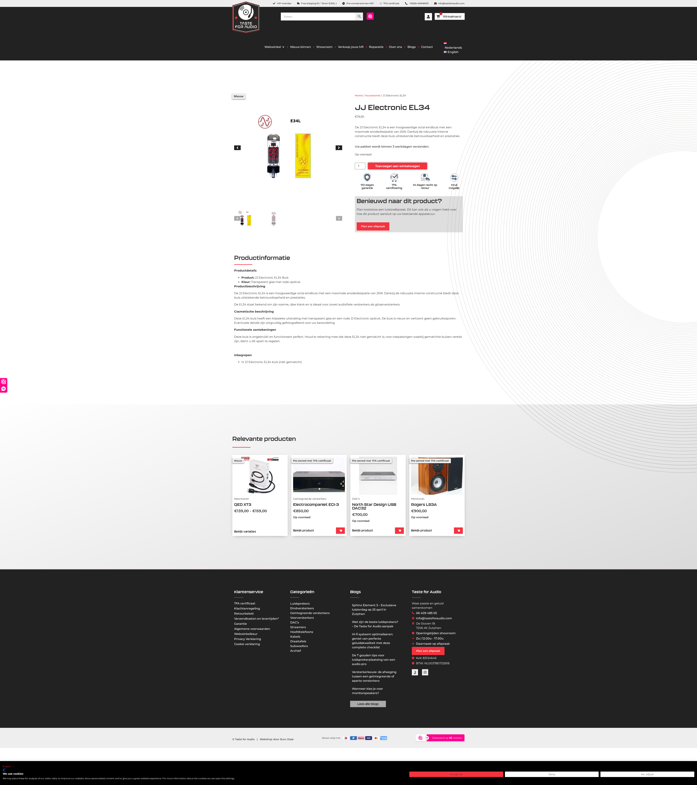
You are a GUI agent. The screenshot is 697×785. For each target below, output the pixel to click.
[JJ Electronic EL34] (288, 147)
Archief (295, 651)
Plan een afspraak (373, 226)
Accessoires (372, 95)
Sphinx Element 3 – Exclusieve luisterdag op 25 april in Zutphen (374, 609)
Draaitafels (298, 641)
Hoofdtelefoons (301, 632)
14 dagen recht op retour (425, 186)
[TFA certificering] (394, 177)
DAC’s (294, 622)
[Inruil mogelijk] (454, 177)
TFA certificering (394, 186)
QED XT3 (242, 504)
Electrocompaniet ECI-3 (316, 504)
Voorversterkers (302, 617)
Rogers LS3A (424, 504)
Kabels (295, 636)
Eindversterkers (302, 608)
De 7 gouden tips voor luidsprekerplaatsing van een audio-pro (373, 660)
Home (359, 95)
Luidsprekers (300, 603)
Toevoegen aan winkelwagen (397, 166)
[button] (237, 147)
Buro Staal (287, 739)
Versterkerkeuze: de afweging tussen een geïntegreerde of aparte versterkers (374, 676)
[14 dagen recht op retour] (425, 177)
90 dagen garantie (367, 186)
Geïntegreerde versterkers (310, 613)
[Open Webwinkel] (283, 47)
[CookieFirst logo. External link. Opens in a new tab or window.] (4, 770)
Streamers (298, 627)
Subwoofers (299, 646)
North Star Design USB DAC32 (374, 506)
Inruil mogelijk (454, 186)
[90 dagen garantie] (367, 177)
